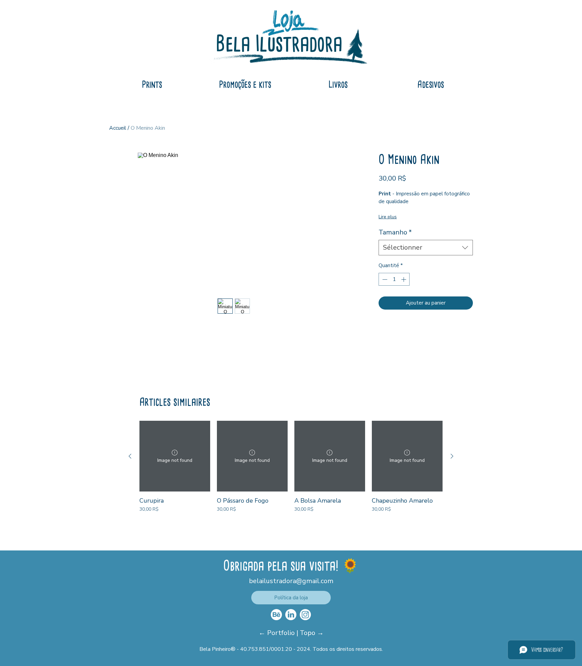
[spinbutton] (394, 279)
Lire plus (388, 217)
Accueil (117, 128)
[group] (291, 470)
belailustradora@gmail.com (291, 580)
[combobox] (426, 247)
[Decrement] (384, 279)
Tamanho (395, 232)
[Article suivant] (452, 456)
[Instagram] (305, 614)
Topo (308, 632)
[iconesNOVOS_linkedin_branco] (290, 614)
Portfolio (281, 632)
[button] (291, 597)
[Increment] (404, 279)
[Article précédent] (130, 456)
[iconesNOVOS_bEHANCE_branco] (276, 614)
